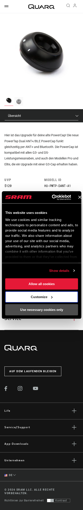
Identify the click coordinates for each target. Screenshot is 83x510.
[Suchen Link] (68, 6)
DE (10, 475)
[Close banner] (79, 197)
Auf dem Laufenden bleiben (32, 371)
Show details (59, 271)
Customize (39, 297)
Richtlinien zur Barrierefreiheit (24, 500)
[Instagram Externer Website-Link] (20, 389)
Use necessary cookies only (41, 310)
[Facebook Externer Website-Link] (5, 389)
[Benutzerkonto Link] (75, 6)
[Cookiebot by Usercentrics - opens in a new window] (53, 197)
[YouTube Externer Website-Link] (35, 388)
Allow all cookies (42, 284)
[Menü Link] (6, 6)
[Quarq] (41, 6)
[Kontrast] (50, 500)
